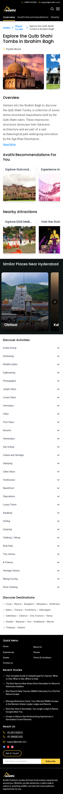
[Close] (57, 382)
